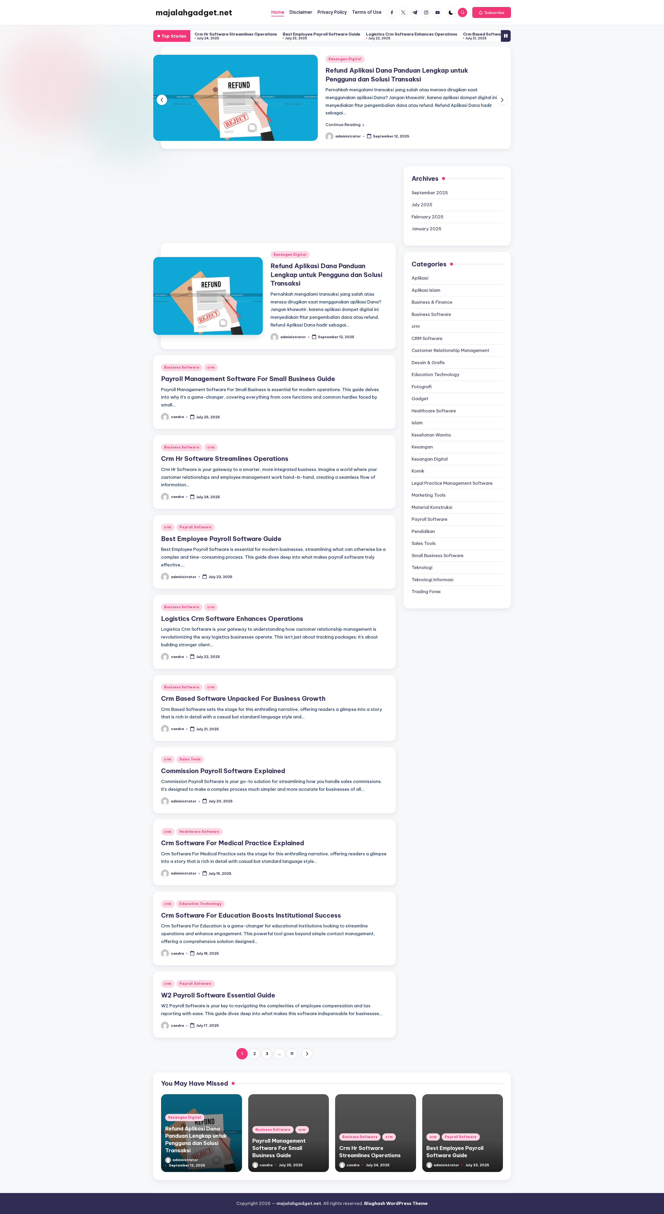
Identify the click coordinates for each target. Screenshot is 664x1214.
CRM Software (427, 330)
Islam (417, 414)
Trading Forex (426, 583)
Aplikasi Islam (426, 282)
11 (291, 1045)
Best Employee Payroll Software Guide (259, 34)
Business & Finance (432, 294)
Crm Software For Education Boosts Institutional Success (251, 907)
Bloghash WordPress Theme (396, 1195)
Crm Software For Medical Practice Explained (232, 834)
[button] (491, 12)
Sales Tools (190, 751)
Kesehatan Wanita (431, 426)
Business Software (346, 59)
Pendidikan (423, 523)
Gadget (420, 390)
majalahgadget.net (194, 12)
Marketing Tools (429, 487)
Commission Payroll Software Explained (223, 762)
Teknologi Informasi (432, 571)
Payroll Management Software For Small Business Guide (248, 370)
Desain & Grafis (428, 354)
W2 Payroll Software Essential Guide (218, 987)
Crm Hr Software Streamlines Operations (224, 450)
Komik (418, 463)
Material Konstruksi (432, 499)
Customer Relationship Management (450, 342)
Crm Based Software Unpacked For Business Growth (452, 34)
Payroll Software (195, 519)
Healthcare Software (199, 823)
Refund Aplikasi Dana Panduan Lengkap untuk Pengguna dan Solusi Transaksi (326, 266)
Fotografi (422, 378)
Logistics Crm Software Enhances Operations (349, 34)
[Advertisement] (274, 190)
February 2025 (428, 208)
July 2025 (422, 196)
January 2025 (426, 220)
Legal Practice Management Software (452, 474)
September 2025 (430, 184)
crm (375, 59)
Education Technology (200, 895)
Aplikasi (420, 270)
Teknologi (422, 559)
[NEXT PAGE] (307, 1045)
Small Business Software (438, 547)
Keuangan (422, 438)
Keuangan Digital (290, 246)
